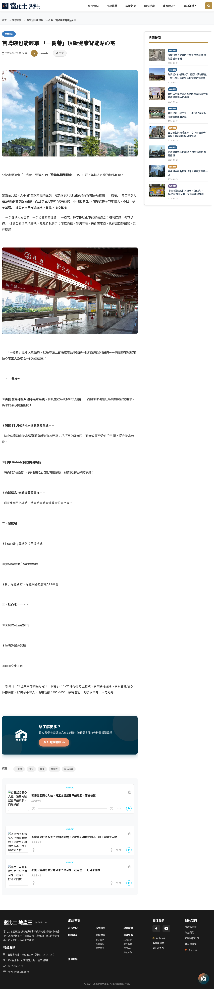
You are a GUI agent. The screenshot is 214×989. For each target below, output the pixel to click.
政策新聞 (130, 6)
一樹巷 (19, 769)
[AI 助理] (203, 978)
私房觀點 (128, 940)
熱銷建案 (73, 959)
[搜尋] (208, 5)
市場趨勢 (112, 6)
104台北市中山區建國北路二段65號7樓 (28, 960)
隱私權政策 (191, 944)
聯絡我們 (189, 932)
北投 (31, 769)
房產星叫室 (158, 943)
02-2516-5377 (15, 966)
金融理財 (100, 944)
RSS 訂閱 (192, 949)
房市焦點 (93, 6)
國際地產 (149, 6)
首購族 (54, 769)
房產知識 (128, 952)
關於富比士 (191, 926)
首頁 (4, 20)
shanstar (44, 53)
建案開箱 (16, 20)
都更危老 (100, 940)
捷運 (42, 769)
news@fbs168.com (18, 971)
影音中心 (128, 948)
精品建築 (68, 769)
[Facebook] (156, 928)
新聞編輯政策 (192, 938)
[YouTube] (166, 928)
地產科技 (128, 944)
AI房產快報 (158, 948)
